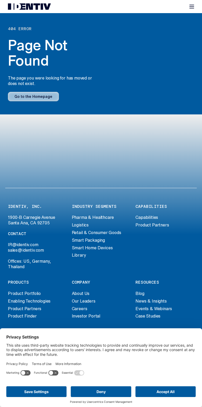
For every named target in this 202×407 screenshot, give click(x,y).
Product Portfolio (24, 293)
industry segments (94, 206)
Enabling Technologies (29, 301)
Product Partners (152, 225)
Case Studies (147, 316)
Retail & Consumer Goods (96, 232)
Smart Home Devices (92, 248)
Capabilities (146, 217)
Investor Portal (86, 316)
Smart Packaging (88, 240)
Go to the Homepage (33, 96)
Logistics (80, 225)
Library (79, 255)
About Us (81, 293)
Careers (79, 308)
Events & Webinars (153, 308)
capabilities (151, 206)
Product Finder (22, 316)
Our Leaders (83, 301)
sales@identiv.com (26, 250)
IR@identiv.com (23, 244)
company (81, 282)
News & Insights (150, 301)
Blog (139, 293)
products (18, 282)
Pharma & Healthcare (93, 217)
